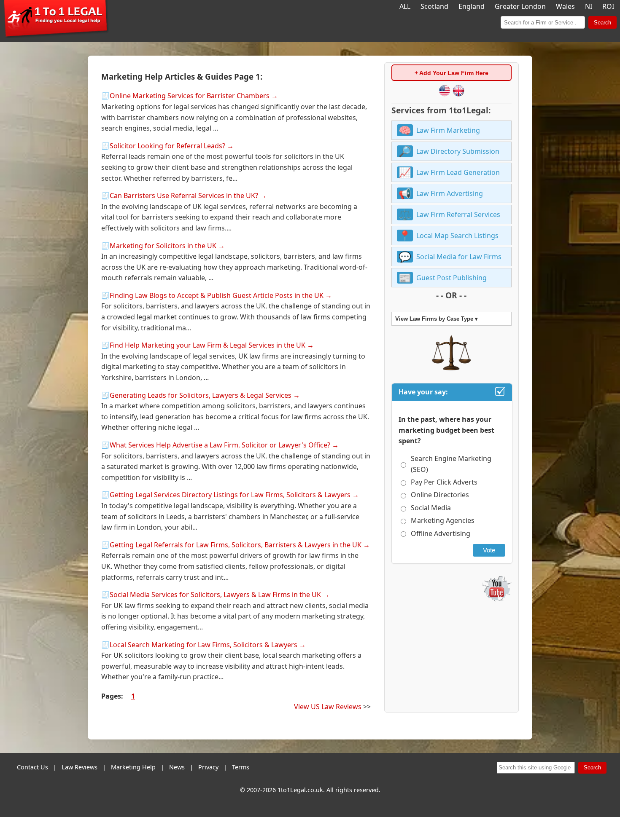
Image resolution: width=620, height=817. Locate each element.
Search (602, 22)
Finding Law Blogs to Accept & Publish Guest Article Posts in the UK (216, 295)
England (471, 6)
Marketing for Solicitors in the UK (163, 245)
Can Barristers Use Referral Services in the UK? (184, 195)
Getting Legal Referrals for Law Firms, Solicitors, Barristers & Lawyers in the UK (235, 544)
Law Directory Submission (457, 151)
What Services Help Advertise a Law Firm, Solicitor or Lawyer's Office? (220, 445)
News (177, 767)
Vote (489, 550)
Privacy (208, 767)
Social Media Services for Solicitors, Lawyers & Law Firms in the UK (215, 594)
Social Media (431, 507)
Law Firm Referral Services (458, 214)
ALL (404, 6)
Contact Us (32, 767)
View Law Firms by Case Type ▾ (436, 319)
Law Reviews (79, 767)
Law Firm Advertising (449, 193)
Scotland (434, 6)
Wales (565, 6)
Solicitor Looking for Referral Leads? (167, 145)
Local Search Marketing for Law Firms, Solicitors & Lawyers (203, 644)
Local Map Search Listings (457, 235)
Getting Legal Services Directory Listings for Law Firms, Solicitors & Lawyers (230, 494)
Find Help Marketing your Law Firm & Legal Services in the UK (207, 345)
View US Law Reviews (327, 706)
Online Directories (440, 494)
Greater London (520, 6)
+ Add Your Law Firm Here (451, 73)
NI (588, 6)
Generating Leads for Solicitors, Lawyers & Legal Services (200, 395)
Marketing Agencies (442, 520)
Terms (240, 767)
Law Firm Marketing (448, 130)
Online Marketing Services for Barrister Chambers (190, 95)
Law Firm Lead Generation (458, 172)
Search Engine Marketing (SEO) (451, 464)
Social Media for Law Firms (458, 256)
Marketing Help (133, 767)
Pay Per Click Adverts (444, 482)
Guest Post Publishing (451, 277)
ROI (608, 6)
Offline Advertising (440, 533)
